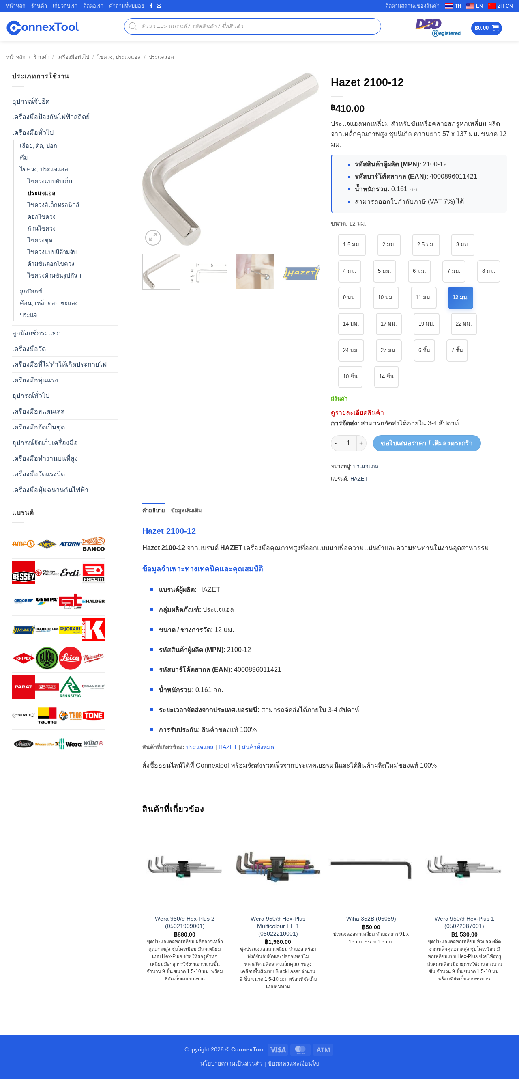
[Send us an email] (159, 6)
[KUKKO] (46, 658)
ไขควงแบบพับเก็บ (50, 181)
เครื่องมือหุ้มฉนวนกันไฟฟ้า (50, 489)
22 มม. (464, 324)
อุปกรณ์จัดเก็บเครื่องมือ (45, 442)
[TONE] (93, 715)
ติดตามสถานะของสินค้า (412, 6)
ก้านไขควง (42, 228)
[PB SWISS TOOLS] (46, 687)
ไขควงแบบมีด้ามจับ (52, 252)
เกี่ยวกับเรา (65, 6)
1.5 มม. (352, 245)
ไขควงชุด (40, 240)
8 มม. (488, 271)
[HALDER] (93, 601)
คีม (24, 157)
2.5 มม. (426, 245)
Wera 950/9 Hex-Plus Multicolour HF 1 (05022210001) (278, 926)
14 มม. (351, 324)
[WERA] (70, 744)
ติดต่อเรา (93, 6)
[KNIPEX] (23, 658)
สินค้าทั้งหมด (258, 747)
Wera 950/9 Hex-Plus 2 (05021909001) (184, 922)
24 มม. (351, 350)
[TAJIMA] (46, 715)
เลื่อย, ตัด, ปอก (38, 145)
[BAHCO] (93, 544)
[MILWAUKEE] (93, 658)
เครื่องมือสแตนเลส (38, 411)
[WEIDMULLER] (46, 744)
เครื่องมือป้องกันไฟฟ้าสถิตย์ (51, 116)
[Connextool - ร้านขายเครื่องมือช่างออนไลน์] (42, 26)
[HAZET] (23, 630)
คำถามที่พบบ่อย (126, 6)
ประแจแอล (161, 57)
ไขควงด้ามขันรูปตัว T (55, 275)
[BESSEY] (23, 573)
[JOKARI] (70, 630)
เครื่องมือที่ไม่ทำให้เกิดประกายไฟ (59, 364)
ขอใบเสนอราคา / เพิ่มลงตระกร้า (427, 443)
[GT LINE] (70, 601)
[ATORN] (70, 544)
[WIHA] (93, 744)
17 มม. (389, 324)
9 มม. (349, 297)
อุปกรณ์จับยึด (30, 101)
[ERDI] (70, 573)
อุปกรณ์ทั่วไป (30, 395)
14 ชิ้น (386, 376)
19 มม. (426, 324)
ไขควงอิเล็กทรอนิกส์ (53, 205)
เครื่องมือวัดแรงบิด (38, 473)
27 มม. (389, 350)
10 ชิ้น (350, 376)
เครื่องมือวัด (29, 348)
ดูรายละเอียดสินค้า (357, 412)
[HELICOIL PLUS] (46, 630)
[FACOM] (93, 573)
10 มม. (386, 297)
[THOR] (70, 715)
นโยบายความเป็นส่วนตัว (231, 1063)
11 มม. (424, 297)
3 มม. (463, 245)
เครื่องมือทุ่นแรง (35, 380)
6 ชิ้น (424, 350)
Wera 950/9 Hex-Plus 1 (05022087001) (464, 922)
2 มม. (389, 245)
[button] (486, 28)
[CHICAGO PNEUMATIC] (46, 573)
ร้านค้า (39, 6)
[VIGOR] (23, 744)
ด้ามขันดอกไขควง (51, 264)
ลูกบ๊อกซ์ (31, 291)
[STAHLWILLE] (23, 715)
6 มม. (419, 271)
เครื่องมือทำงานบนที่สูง (45, 458)
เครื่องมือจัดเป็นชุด (38, 427)
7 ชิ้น (457, 350)
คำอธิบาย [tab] (153, 510)
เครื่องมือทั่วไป (73, 57)
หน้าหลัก (16, 6)
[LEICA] (70, 658)
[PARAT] (23, 687)
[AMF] (23, 544)
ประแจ (28, 315)
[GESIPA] (46, 601)
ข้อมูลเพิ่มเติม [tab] (186, 510)
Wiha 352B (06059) (371, 918)
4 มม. (349, 271)
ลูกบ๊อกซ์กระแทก (36, 333)
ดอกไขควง (42, 217)
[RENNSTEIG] (70, 687)
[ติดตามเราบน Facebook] (151, 6)
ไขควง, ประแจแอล (119, 57)
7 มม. (454, 271)
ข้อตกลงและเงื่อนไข (293, 1063)
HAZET (359, 479)
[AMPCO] (46, 544)
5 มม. (384, 271)
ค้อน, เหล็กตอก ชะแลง (49, 303)
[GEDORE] (23, 601)
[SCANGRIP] (93, 687)
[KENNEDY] (93, 630)
